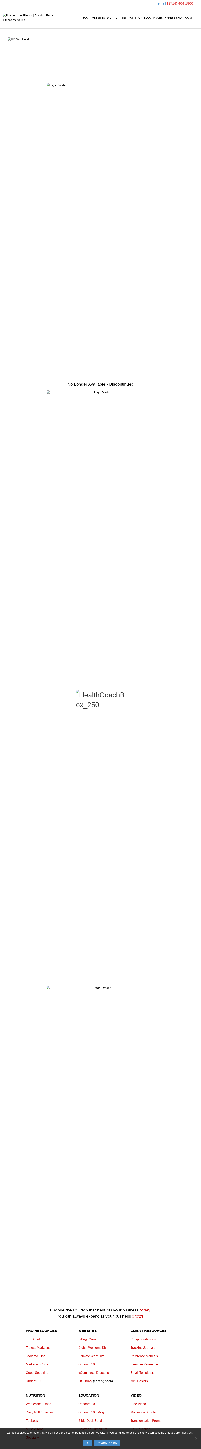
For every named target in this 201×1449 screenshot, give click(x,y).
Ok (87, 1443)
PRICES (158, 17)
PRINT (122, 17)
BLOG (147, 17)
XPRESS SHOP (174, 17)
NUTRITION (135, 17)
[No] (196, 1438)
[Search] (195, 17)
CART (188, 17)
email (162, 3)
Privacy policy (107, 1443)
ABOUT (85, 17)
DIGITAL (112, 17)
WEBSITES (98, 17)
